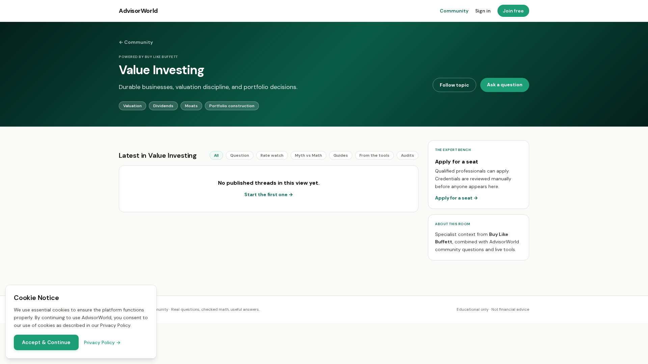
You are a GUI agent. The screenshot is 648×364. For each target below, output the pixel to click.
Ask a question (504, 85)
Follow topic (454, 85)
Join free (513, 11)
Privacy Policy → (102, 342)
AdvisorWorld (138, 11)
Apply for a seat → (456, 198)
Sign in (483, 11)
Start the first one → (268, 194)
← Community (136, 42)
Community (454, 11)
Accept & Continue (46, 342)
